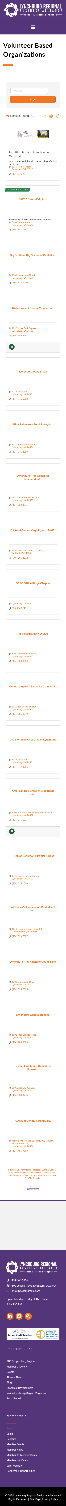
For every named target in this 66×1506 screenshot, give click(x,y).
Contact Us (27, 1175)
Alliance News (15, 1377)
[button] (7, 115)
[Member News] (12, 349)
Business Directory (16, 1170)
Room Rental (14, 1398)
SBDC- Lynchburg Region (21, 1361)
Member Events (15, 1444)
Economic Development (20, 1387)
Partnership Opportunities (21, 1471)
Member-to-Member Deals (22, 1455)
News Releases (33, 1170)
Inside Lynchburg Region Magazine (26, 1393)
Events (10, 1371)
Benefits (11, 1439)
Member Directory (17, 1366)
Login (10, 1433)
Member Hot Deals (17, 1460)
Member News (15, 1449)
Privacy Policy (50, 1499)
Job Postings (14, 1465)
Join (9, 1428)
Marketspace (49, 1173)
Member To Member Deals (30, 1173)
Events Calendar (49, 1170)
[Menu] (33, 27)
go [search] (34, 99)
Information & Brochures (44, 1175)
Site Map (35, 1499)
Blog (9, 1382)
